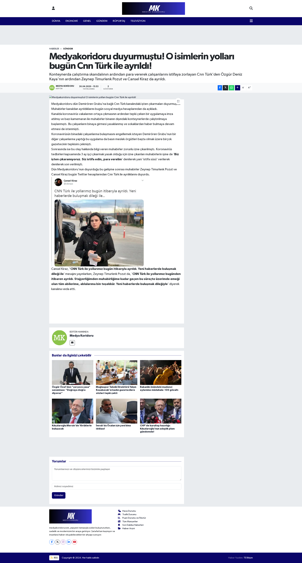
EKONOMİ (72, 21)
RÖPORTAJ (119, 21)
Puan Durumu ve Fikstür (134, 518)
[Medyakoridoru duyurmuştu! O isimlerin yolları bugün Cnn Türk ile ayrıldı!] (116, 97)
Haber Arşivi (128, 528)
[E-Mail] (72, 342)
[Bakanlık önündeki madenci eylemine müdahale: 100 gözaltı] (160, 372)
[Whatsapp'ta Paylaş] (231, 87)
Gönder (58, 495)
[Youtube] (74, 542)
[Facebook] (51, 542)
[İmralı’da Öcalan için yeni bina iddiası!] (116, 411)
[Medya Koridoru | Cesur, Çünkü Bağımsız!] (153, 8)
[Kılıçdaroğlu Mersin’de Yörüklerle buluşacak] (72, 411)
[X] (57, 542)
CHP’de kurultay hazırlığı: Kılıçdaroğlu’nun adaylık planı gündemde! (157, 428)
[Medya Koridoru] (59, 337)
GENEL (87, 21)
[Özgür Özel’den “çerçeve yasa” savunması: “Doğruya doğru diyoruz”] (72, 372)
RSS (55, 558)
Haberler (54, 49)
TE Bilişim (248, 558)
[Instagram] (63, 542)
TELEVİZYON (137, 21)
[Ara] (251, 8)
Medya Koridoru (81, 335)
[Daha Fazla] (237, 87)
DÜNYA (56, 21)
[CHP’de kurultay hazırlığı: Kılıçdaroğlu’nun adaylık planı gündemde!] (160, 411)
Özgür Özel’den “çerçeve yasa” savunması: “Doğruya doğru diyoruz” (71, 390)
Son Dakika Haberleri (133, 525)
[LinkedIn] (68, 542)
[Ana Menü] (251, 21)
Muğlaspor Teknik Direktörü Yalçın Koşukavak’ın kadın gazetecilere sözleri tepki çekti (116, 390)
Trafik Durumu (129, 514)
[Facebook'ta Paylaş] (220, 87)
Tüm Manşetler (130, 521)
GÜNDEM (101, 21)
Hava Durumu (129, 511)
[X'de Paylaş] (225, 87)
